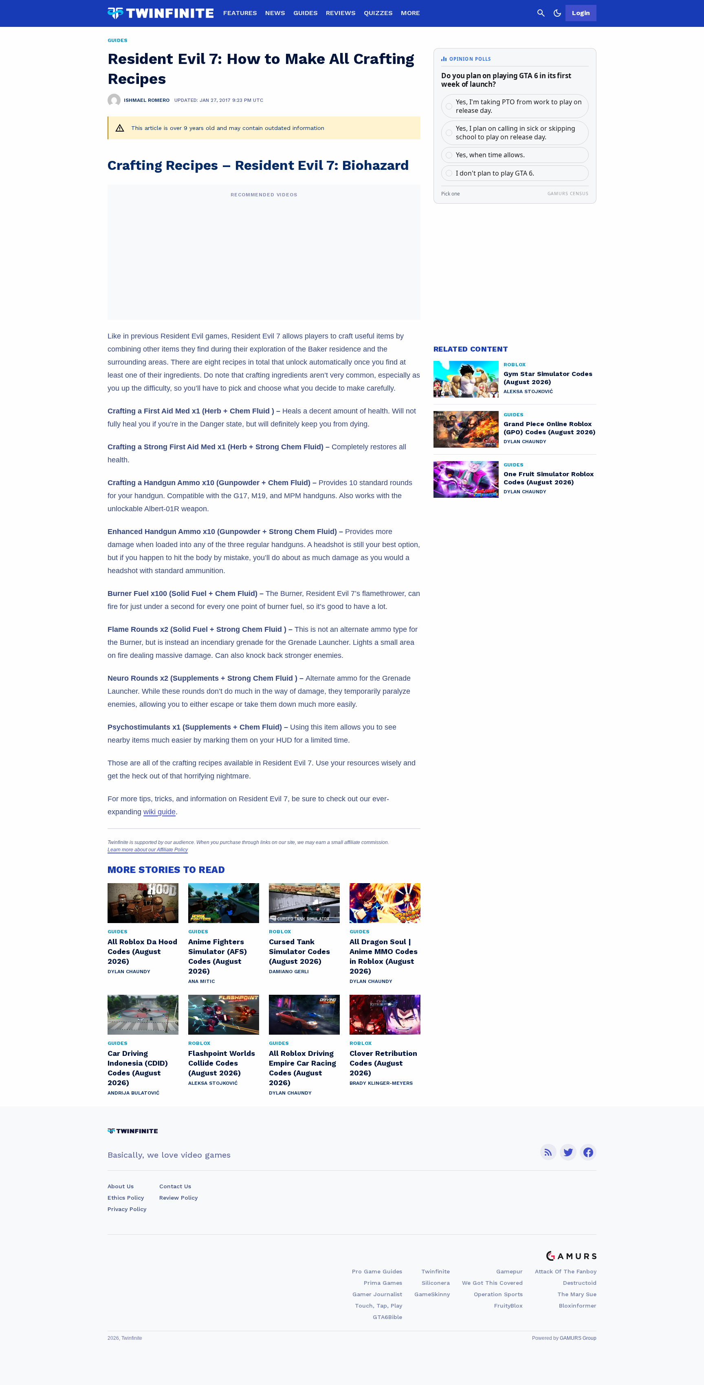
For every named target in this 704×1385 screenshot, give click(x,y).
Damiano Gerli (289, 971)
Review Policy (178, 1197)
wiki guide (159, 812)
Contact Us (175, 1186)
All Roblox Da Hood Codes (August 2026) (142, 951)
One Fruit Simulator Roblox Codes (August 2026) (549, 478)
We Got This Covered (492, 1282)
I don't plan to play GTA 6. (495, 173)
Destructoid (579, 1282)
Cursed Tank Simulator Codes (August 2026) (299, 951)
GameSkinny (432, 1294)
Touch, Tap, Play (378, 1305)
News (275, 13)
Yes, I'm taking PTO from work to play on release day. (519, 106)
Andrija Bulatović (133, 1093)
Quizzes (378, 13)
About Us (121, 1186)
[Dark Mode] (557, 13)
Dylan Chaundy (129, 971)
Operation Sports (498, 1294)
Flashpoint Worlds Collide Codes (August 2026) (221, 1063)
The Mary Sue (576, 1294)
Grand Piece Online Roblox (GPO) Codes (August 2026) (550, 428)
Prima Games (383, 1282)
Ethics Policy (126, 1197)
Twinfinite (435, 1271)
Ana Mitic (201, 981)
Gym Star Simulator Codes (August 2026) (548, 378)
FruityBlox (508, 1305)
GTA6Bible (387, 1317)
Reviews (341, 13)
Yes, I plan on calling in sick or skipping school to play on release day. (515, 132)
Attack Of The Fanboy (565, 1271)
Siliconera (436, 1282)
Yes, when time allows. (490, 154)
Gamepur (509, 1271)
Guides (305, 13)
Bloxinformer (577, 1305)
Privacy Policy (127, 1209)
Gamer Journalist (377, 1294)
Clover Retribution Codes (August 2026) (383, 1063)
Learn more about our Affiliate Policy (148, 850)
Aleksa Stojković (213, 1083)
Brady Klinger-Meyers (381, 1083)
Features (240, 13)
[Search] (541, 13)
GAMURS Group (578, 1338)
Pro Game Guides (377, 1271)
